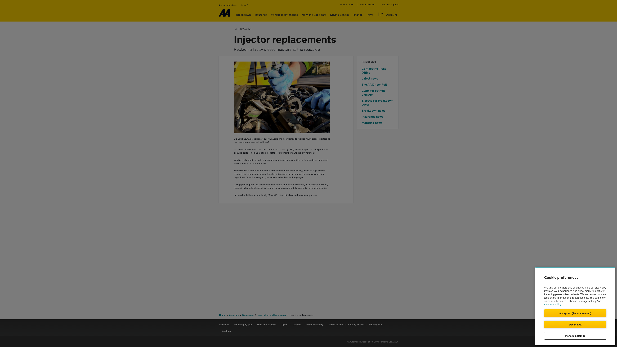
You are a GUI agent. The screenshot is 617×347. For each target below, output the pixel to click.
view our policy (552, 304)
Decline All (575, 324)
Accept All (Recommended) (575, 313)
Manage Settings (575, 335)
